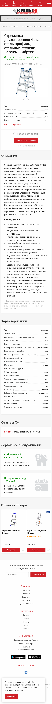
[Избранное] (23, 549)
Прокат (26, 618)
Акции (26, 625)
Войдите (8, 431)
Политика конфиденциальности (26, 648)
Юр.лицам (26, 590)
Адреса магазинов (26, 604)
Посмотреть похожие (26, 146)
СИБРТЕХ (37, 64)
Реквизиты (26, 600)
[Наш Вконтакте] (26, 672)
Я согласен (11, 696)
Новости (26, 593)
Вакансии (26, 597)
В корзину (11, 550)
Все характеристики (12, 124)
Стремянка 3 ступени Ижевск (11, 532)
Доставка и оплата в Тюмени (26, 640)
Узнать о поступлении (26, 140)
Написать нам (26, 665)
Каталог (26, 615)
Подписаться (38, 574)
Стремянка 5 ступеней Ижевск (36, 532)
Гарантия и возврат (26, 643)
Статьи (26, 628)
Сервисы (26, 622)
